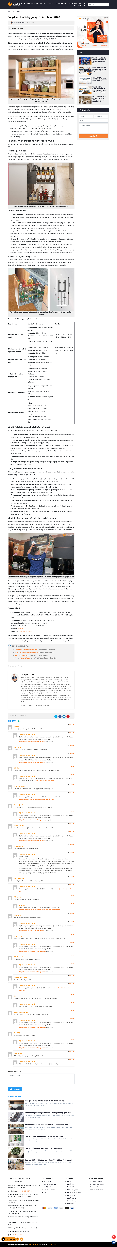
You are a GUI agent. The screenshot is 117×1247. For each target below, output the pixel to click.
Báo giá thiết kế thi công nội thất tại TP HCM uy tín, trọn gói (48, 1160)
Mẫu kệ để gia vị (25, 658)
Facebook (59, 716)
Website (23, 705)
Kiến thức (68, 3)
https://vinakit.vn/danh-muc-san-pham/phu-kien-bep (36, 799)
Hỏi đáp (80, 4)
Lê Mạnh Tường (19, 22)
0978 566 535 (21, 1191)
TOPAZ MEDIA (52, 1244)
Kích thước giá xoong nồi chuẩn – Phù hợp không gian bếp (48, 1113)
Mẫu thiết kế (40, 3)
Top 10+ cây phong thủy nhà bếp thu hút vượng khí (45, 1148)
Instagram (38, 705)
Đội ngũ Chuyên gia (50, 1184)
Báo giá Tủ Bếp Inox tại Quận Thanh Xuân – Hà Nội (45, 1101)
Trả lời (71, 724)
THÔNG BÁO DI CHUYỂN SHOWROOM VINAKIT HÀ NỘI (99, 78)
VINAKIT (15, 4)
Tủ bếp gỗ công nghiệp (74, 1192)
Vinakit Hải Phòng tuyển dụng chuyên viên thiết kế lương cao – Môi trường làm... (99, 89)
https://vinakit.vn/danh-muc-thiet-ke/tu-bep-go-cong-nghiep (39, 909)
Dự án (50, 3)
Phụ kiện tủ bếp (71, 1201)
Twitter (30, 705)
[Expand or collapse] (72, 28)
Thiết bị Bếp (70, 1203)
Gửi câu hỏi (93, 136)
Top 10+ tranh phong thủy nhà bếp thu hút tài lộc (44, 1136)
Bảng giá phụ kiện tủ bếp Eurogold (26, 652)
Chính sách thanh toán (97, 1187)
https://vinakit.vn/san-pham (45, 780)
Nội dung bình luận (14, 1071)
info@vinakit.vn (18, 1235)
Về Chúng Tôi (28, 3)
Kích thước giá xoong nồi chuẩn (26, 650)
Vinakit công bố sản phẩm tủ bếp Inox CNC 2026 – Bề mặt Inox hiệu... (99, 60)
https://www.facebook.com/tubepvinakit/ (32, 741)
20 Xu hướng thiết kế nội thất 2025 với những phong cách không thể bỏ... (99, 99)
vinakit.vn (20, 628)
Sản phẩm (58, 3)
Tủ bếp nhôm (71, 1187)
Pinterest (68, 716)
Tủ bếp (69, 1181)
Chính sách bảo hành (96, 1190)
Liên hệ (85, 4)
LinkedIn (46, 705)
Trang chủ (10, 11)
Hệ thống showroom (50, 1187)
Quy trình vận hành (49, 1190)
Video (75, 4)
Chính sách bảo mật (96, 1181)
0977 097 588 (31, 1191)
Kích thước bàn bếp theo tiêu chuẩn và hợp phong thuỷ (46, 1124)
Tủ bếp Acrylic (71, 1198)
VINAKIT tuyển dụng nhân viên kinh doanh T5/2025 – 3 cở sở (99, 69)
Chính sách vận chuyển (97, 1184)
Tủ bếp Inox (70, 1184)
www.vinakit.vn (33, 1244)
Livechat (114, 1242)
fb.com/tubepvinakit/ (25, 631)
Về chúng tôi (47, 1181)
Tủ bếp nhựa (71, 1195)
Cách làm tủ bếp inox (22, 655)
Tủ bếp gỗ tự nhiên (73, 1190)
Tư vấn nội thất (18, 11)
